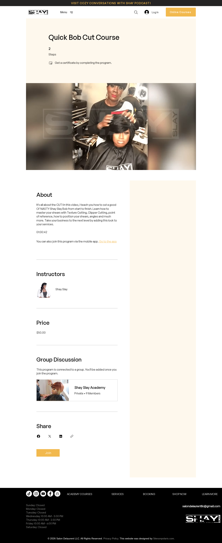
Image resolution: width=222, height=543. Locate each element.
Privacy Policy (110, 538)
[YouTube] (43, 494)
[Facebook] (50, 494)
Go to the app (108, 241)
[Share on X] (50, 436)
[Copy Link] (72, 436)
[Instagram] (36, 494)
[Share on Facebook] (38, 436)
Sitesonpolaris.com (163, 538)
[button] (66, 12)
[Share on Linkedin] (61, 436)
